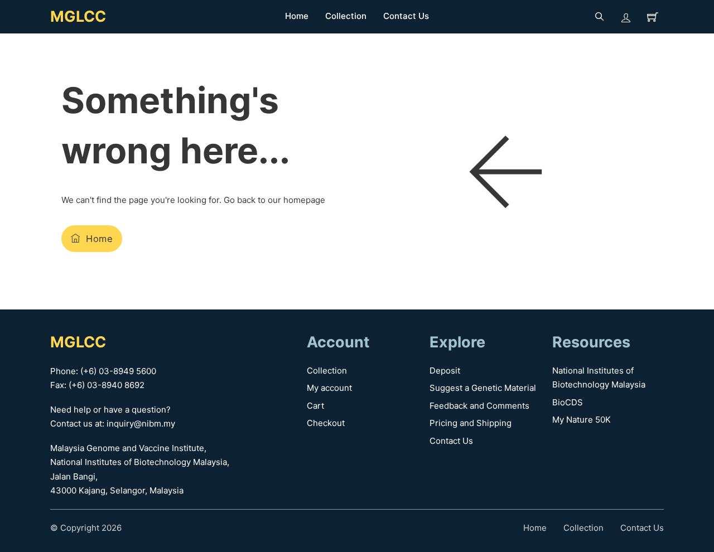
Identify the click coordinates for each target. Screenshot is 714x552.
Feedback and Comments (479, 405)
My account (329, 387)
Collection (345, 16)
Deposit (445, 370)
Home (296, 16)
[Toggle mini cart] (652, 16)
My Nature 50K (581, 419)
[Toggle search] (599, 17)
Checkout (326, 423)
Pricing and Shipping (471, 423)
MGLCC (78, 16)
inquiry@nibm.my (141, 423)
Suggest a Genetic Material (483, 387)
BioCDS (567, 402)
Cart (315, 405)
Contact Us (406, 16)
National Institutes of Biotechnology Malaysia (598, 377)
